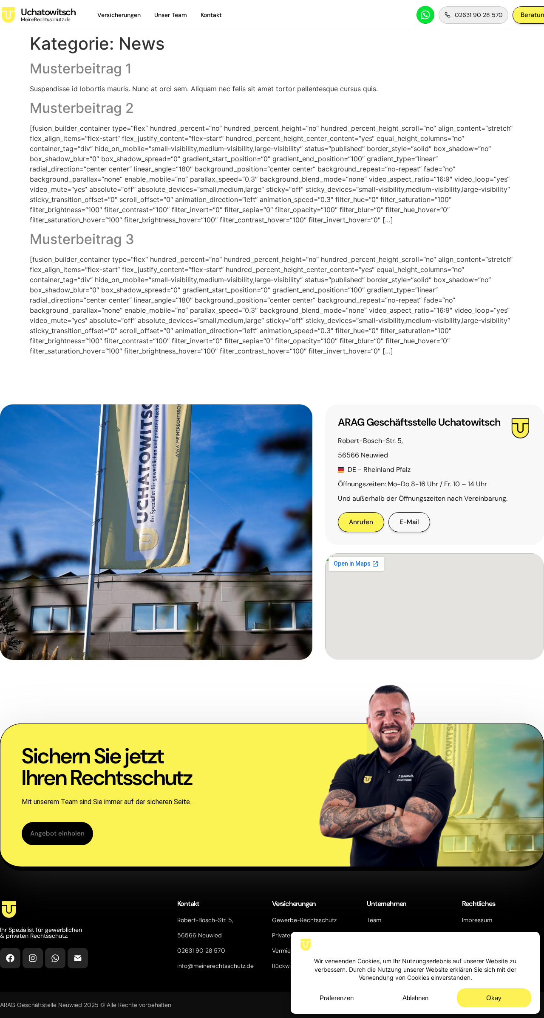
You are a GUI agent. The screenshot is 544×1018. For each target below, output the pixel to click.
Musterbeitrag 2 (82, 108)
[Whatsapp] (55, 958)
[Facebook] (10, 958)
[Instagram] (33, 958)
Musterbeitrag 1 (81, 68)
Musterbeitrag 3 (82, 239)
